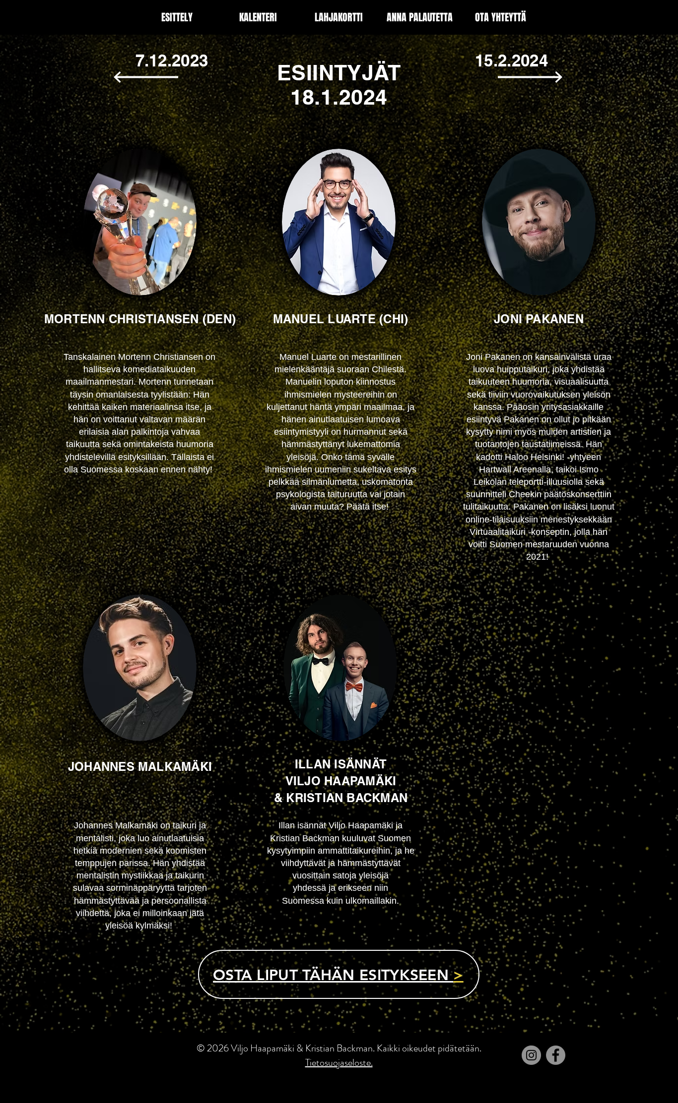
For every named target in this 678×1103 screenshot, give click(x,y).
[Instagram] (531, 1055)
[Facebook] (555, 1055)
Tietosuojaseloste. (339, 1062)
